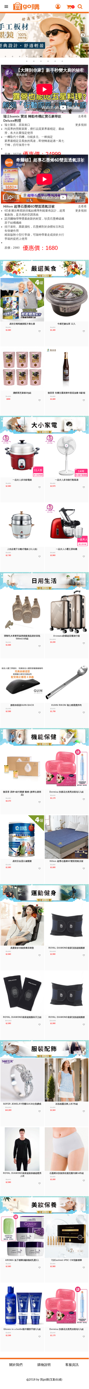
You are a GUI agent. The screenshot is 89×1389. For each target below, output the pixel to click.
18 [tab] (62, 61)
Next (82, 35)
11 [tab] (76, 56)
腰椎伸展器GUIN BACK (22, 705)
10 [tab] (69, 56)
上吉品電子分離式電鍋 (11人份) (22, 549)
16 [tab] (48, 61)
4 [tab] (26, 56)
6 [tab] (41, 56)
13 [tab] (26, 61)
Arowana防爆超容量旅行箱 (66, 636)
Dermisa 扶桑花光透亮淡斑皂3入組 (66, 792)
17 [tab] (55, 61)
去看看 (82, 116)
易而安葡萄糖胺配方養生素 (22, 324)
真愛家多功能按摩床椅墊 (22, 948)
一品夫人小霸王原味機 (66, 549)
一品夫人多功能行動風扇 (66, 480)
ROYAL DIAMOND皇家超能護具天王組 (22, 1017)
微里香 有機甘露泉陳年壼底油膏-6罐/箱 (66, 393)
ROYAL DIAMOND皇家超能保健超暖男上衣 (22, 1174)
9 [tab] (62, 56)
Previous (6, 35)
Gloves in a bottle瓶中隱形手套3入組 (22, 1329)
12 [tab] (83, 56)
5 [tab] (33, 56)
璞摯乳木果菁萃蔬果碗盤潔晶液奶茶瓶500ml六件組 (22, 637)
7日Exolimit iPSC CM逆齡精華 (66, 1260)
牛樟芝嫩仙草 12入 (67, 324)
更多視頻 (81, 124)
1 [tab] (5, 56)
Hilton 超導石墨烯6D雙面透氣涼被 (66, 861)
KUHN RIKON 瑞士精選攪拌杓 (66, 705)
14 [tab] (33, 61)
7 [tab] (48, 56)
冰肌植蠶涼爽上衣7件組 (66, 1104)
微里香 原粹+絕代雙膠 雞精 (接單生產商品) (22, 793)
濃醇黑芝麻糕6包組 (22, 393)
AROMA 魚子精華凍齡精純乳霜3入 (22, 1260)
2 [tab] (12, 56)
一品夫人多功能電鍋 (22, 480)
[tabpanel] (44, 35)
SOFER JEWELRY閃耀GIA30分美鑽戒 (22, 1104)
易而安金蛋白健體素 (22, 861)
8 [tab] (55, 56)
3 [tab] (19, 56)
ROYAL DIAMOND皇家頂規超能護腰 (67, 948)
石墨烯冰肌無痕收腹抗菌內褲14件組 (66, 1173)
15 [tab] (41, 61)
